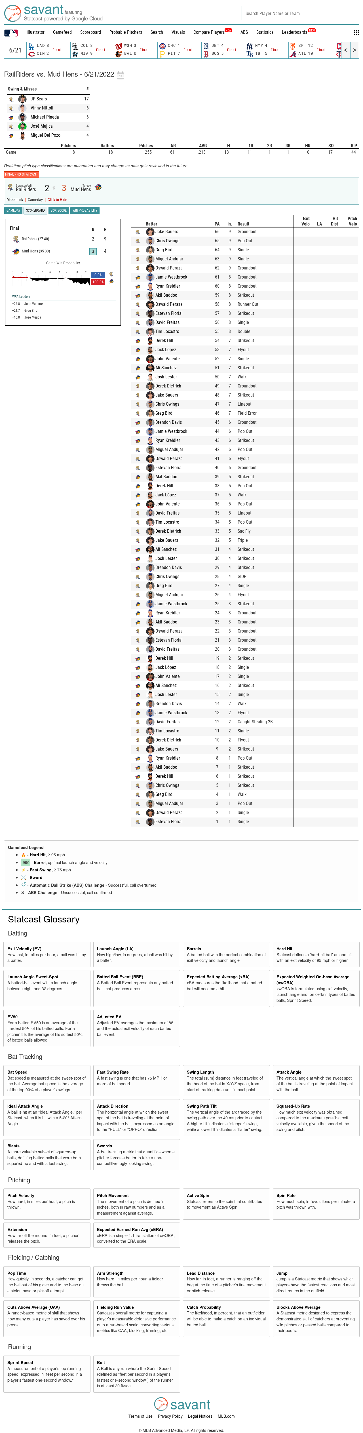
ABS (244, 32)
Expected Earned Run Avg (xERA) (130, 1229)
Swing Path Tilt (202, 1106)
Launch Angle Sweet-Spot (32, 976)
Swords (104, 1145)
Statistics (264, 32)
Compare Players (209, 32)
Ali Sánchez (166, 367)
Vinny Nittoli (42, 108)
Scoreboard (90, 32)
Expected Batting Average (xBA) (218, 976)
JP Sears (39, 99)
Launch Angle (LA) (115, 948)
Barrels (194, 948)
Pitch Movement (113, 1195)
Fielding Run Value (115, 1307)
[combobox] (300, 13)
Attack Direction (112, 1106)
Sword (36, 877)
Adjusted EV (109, 1016)
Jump (282, 1273)
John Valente (167, 358)
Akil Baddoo (166, 295)
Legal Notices (201, 1416)
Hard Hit (38, 854)
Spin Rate (286, 1195)
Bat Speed (17, 1072)
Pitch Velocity (20, 1195)
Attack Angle (289, 1072)
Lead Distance (201, 1273)
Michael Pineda (45, 117)
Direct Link (15, 199)
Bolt (101, 1362)
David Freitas (167, 322)
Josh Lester (166, 377)
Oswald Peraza (169, 268)
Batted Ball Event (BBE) (120, 976)
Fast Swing (41, 870)
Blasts (13, 1145)
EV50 (12, 1016)
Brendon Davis (168, 422)
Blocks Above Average (298, 1307)
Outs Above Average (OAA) (33, 1307)
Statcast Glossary (44, 918)
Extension (17, 1229)
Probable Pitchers (125, 32)
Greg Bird (163, 249)
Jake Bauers (166, 231)
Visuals (178, 32)
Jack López (165, 349)
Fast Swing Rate (113, 1072)
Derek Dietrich (168, 386)
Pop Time (16, 1273)
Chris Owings (167, 240)
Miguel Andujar (169, 259)
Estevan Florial (169, 313)
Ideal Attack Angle (25, 1106)
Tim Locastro (167, 331)
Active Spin (198, 1195)
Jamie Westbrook (171, 277)
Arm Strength (110, 1273)
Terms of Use (141, 1416)
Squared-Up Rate (293, 1106)
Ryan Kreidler (167, 286)
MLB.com (226, 1416)
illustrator (36, 32)
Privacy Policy (171, 1416)
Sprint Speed (20, 1362)
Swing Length (200, 1072)
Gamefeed (62, 32)
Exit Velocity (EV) (24, 948)
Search (157, 32)
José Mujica (42, 126)
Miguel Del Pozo (45, 135)
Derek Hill (164, 340)
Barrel (40, 862)
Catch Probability (204, 1307)
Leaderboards (298, 32)
